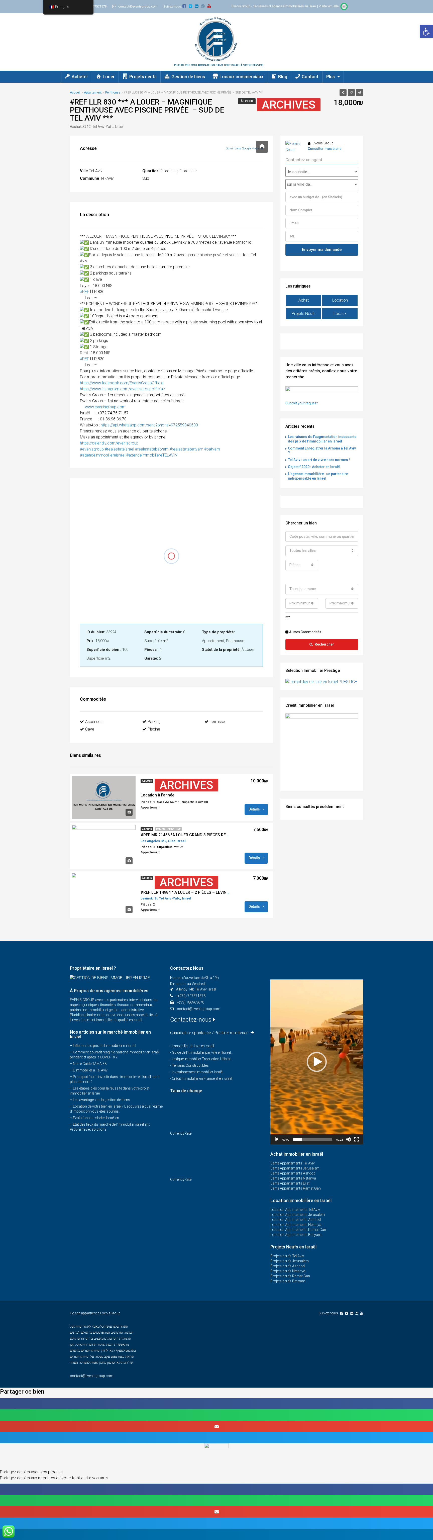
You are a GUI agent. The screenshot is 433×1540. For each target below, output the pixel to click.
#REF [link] (84, 291)
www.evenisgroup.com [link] (105, 407)
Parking (154, 721)
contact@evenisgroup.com (198, 1009)
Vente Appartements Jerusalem (294, 1168)
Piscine (154, 729)
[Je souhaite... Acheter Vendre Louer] (321, 172)
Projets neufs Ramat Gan (290, 1276)
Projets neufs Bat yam (287, 1281)
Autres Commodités (304, 632)
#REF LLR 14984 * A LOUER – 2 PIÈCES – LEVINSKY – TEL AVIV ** (200, 892)
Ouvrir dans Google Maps (243, 148)
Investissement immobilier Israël (197, 1072)
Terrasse (217, 721)
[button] (426, 31)
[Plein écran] (356, 1139)
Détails (255, 809)
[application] (316, 1061)
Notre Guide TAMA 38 (89, 1064)
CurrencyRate (180, 1133)
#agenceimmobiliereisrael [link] (102, 455)
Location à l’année (157, 795)
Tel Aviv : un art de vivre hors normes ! (319, 460)
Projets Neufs (303, 313)
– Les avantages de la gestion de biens (100, 1100)
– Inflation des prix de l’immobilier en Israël (103, 1046)
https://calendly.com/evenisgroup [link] (109, 443)
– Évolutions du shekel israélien (94, 1118)
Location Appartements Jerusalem (297, 1215)
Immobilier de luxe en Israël (193, 1046)
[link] (122, 383)
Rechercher (324, 644)
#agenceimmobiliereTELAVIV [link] (152, 455)
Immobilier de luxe (168, 829)
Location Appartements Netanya (295, 1225)
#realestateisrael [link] (119, 449)
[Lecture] (276, 1139)
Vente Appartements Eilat (289, 1183)
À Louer (247, 101)
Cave (89, 729)
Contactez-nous (191, 1019)
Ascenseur (94, 721)
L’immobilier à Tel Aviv (90, 1070)
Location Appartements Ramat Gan (298, 1230)
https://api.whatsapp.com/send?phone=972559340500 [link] (149, 425)
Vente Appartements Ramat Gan (295, 1188)
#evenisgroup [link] (92, 449)
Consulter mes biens (325, 149)
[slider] (312, 1139)
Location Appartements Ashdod (295, 1220)
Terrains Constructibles (190, 1065)
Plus (330, 76)
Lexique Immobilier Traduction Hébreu (201, 1059)
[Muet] (348, 1139)
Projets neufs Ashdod (287, 1266)
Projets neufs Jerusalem (289, 1261)
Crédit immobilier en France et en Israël (202, 1078)
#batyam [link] (212, 449)
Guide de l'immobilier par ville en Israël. (202, 1052)
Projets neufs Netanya (287, 1271)
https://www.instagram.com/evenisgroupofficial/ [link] (122, 389)
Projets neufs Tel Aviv (287, 1256)
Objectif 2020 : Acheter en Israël (314, 467)
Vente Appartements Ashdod (292, 1173)
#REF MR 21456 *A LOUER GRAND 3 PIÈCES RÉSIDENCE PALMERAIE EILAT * (209, 835)
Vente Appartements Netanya (293, 1178)
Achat (303, 300)
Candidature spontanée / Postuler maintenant (210, 1032)
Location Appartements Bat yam (295, 1235)
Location (340, 300)
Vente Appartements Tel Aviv (292, 1163)
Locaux (340, 313)
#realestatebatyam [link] (152, 449)
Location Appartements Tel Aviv (295, 1210)
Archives (288, 104)
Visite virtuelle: (329, 6)
